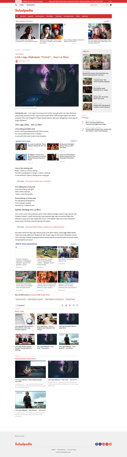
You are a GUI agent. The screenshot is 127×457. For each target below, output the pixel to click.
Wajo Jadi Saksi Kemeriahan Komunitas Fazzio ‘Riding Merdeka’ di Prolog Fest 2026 (60, 1)
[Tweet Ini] (66, 305)
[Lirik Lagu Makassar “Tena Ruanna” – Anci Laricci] (69, 339)
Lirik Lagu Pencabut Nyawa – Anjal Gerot (68, 327)
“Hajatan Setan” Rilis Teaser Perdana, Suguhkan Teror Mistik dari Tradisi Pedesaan (102, 80)
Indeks (22, 5)
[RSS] (110, 444)
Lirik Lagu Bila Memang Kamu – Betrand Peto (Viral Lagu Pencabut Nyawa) (25, 327)
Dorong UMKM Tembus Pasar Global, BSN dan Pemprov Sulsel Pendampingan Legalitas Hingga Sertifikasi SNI (98, 130)
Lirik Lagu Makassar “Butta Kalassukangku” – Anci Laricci (29, 380)
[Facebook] (96, 444)
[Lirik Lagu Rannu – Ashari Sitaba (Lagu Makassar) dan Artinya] (47, 319)
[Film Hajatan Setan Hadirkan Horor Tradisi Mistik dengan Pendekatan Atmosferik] (87, 89)
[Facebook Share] (62, 305)
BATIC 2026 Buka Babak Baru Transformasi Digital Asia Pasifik (96, 123)
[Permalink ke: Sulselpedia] (16, 61)
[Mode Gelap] (111, 5)
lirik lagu (28, 60)
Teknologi (58, 16)
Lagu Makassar (19, 54)
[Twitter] (100, 444)
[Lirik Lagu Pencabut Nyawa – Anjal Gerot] (69, 319)
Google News (45, 295)
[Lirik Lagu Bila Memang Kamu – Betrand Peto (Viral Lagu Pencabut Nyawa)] (25, 319)
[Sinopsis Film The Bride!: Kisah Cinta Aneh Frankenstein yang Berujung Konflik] (87, 98)
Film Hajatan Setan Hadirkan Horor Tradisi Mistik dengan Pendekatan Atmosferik (102, 89)
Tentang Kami (31, 5)
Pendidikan (49, 16)
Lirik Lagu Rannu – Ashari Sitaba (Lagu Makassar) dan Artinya (46, 327)
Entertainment (39, 16)
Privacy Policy (71, 449)
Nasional (23, 16)
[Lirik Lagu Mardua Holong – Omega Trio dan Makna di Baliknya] (25, 339)
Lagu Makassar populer (35, 299)
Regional (30, 16)
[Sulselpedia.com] (24, 10)
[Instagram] (103, 444)
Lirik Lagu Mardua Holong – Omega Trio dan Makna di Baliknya (23, 348)
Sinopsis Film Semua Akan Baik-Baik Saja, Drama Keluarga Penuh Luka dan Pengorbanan (96, 74)
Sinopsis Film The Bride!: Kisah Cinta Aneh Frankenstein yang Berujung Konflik (101, 97)
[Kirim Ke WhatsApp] (77, 305)
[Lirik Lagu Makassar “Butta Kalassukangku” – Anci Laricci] (30, 369)
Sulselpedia (22, 60)
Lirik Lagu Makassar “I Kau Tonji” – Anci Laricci (45, 347)
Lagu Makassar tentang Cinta (54, 299)
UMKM (78, 16)
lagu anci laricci (21, 299)
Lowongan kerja (69, 16)
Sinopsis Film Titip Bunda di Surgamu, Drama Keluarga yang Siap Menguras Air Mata (102, 106)
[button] (107, 4)
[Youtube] (106, 444)
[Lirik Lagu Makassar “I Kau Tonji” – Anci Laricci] (47, 339)
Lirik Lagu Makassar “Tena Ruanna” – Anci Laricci (67, 347)
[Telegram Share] (73, 305)
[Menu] (16, 5)
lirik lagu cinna (70, 299)
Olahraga (85, 16)
